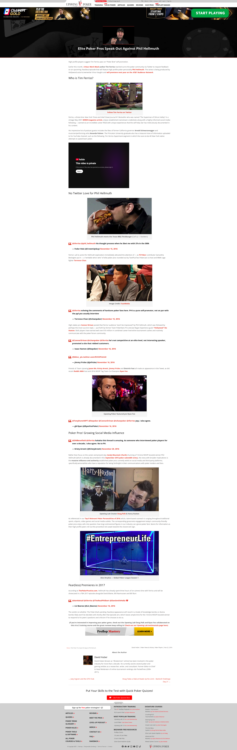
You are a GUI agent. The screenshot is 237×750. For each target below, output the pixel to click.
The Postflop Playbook (127, 709)
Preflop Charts (118, 732)
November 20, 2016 (110, 449)
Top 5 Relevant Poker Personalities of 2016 (102, 518)
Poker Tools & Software (71, 733)
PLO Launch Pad (124, 712)
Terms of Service (102, 746)
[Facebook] (123, 746)
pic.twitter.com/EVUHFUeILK (93, 357)
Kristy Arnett (102, 368)
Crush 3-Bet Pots (119, 738)
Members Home (100, 1)
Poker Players (159, 647)
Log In (163, 1)
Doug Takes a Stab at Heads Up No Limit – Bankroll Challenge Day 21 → (146, 680)
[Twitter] (128, 746)
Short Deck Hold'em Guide (122, 741)
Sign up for (87, 707)
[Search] (142, 1)
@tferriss (76, 243)
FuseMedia (125, 303)
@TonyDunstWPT (80, 421)
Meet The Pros (95, 718)
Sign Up (169, 1)
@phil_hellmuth (88, 243)
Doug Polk (121, 514)
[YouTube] (134, 746)
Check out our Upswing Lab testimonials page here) (146, 625)
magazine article (92, 120)
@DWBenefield (79, 440)
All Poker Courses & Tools (73, 739)
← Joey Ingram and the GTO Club (81, 679)
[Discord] (126, 746)
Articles (69, 713)
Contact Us (94, 732)
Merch (146, 1)
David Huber (135, 647)
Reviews (93, 713)
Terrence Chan (80, 260)
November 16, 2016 (107, 349)
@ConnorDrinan (79, 340)
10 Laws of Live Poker (120, 735)
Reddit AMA (79, 371)
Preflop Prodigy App (114, 1)
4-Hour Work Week (91, 67)
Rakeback (93, 741)
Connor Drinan (87, 325)
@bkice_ (76, 357)
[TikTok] (140, 746)
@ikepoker (93, 421)
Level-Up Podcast (97, 722)
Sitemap (80, 746)
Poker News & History (147, 647)
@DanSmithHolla (117, 600)
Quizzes (69, 717)
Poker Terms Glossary (71, 722)
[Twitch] (137, 746)
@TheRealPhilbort (101, 600)
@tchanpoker (93, 340)
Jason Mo (92, 368)
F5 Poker (142, 255)
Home (68, 648)
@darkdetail (78, 600)
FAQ (151, 1)
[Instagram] (131, 746)
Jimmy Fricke (114, 368)
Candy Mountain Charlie (117, 455)
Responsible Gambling (90, 746)
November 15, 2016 (108, 249)
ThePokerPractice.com (88, 591)
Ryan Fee (124, 371)
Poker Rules (71, 728)
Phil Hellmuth (138, 69)
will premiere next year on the (130, 72)
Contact (156, 1)
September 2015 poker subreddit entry (121, 458)
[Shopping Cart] (160, 1)
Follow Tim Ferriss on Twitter (119, 112)
